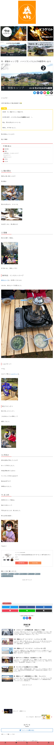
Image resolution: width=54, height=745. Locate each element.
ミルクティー (8, 155)
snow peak (5, 573)
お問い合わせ (34, 740)
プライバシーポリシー (22, 740)
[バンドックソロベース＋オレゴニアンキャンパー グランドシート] (41, 49)
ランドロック (31, 573)
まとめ (6, 161)
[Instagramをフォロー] (27, 618)
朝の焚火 (7, 149)
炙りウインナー (8, 157)
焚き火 (17, 573)
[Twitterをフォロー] (24, 618)
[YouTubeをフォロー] (30, 618)
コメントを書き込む (28, 730)
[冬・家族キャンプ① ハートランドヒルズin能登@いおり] (14, 49)
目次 (6, 146)
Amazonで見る (35, 562)
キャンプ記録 (5, 571)
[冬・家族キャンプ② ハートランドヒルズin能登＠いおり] (41, 92)
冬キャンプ (11, 573)
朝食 (6, 151)
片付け (6, 159)
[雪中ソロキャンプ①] (14, 33)
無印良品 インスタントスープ (11, 153)
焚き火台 (38, 573)
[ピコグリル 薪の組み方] (41, 33)
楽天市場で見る (22, 562)
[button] (50, 364)
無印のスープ (4, 280)
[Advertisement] (27, 591)
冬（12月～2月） (13, 571)
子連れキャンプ (24, 573)
